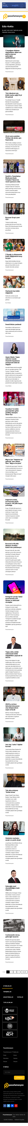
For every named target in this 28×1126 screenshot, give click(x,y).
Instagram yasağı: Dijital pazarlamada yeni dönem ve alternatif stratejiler (13, 599)
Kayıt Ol (20, 1077)
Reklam (15, 1058)
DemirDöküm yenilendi (13, 324)
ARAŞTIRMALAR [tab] (8, 997)
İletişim (15, 1061)
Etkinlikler (6, 1058)
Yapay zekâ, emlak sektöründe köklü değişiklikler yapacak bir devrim (13, 654)
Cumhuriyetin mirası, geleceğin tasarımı (12, 936)
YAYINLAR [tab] (20, 997)
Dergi (4, 1055)
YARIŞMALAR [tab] (7, 991)
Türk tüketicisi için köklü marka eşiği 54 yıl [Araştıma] (13, 95)
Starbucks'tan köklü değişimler (12, 292)
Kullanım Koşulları (19, 1119)
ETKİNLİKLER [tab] (7, 986)
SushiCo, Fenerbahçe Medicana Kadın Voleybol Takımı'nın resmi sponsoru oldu (12, 179)
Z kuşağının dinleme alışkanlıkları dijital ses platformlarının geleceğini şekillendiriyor (13, 54)
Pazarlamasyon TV (8, 1052)
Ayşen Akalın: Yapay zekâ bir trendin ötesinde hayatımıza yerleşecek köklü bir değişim (12, 360)
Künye (15, 1055)
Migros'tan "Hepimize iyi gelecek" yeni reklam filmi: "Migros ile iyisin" (13, 461)
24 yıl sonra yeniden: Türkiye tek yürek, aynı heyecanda (13, 138)
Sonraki (24, 972)
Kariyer (5, 1061)
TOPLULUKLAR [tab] (7, 1002)
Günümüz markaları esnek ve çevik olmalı (13, 839)
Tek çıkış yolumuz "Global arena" (11, 791)
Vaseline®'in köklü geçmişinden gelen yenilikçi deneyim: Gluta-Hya (12, 411)
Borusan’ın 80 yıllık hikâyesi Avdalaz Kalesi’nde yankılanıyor (13, 545)
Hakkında (15, 1052)
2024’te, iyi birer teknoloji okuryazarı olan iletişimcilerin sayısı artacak (12, 707)
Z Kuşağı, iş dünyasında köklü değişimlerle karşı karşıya (13, 256)
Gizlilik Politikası (8, 1119)
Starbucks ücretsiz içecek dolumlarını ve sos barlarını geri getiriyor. (12, 297)
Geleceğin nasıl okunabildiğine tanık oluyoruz (12, 888)
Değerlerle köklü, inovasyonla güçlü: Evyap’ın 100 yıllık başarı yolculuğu (13, 502)
